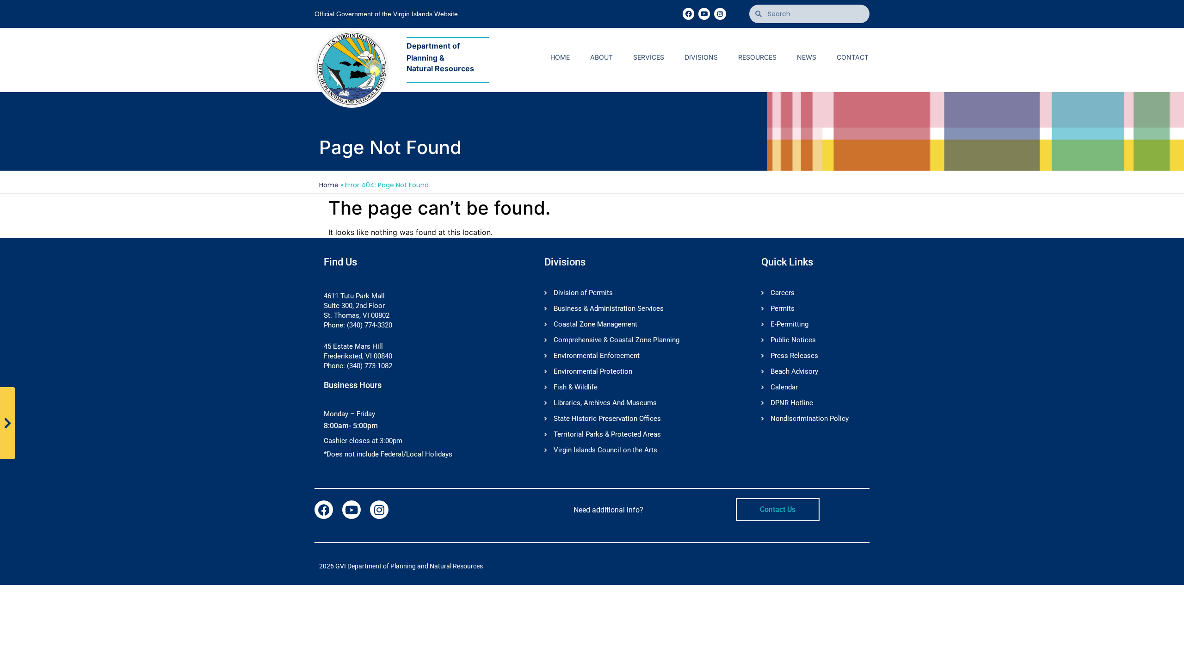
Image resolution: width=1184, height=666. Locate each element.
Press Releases (794, 356)
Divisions (701, 57)
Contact (853, 57)
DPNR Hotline (792, 403)
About (601, 57)
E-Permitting (789, 324)
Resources (757, 57)
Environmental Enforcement (597, 356)
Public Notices (793, 340)
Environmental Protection (593, 371)
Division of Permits (583, 293)
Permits (783, 308)
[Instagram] (720, 13)
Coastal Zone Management (595, 324)
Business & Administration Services (609, 308)
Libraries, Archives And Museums (605, 403)
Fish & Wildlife (576, 387)
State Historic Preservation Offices (607, 418)
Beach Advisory (794, 371)
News (806, 57)
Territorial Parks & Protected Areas (607, 434)
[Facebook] (688, 13)
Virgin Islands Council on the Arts (605, 450)
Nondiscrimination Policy (810, 418)
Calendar (784, 387)
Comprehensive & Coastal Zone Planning (616, 340)
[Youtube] (704, 13)
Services (648, 57)
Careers (783, 293)
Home (560, 57)
